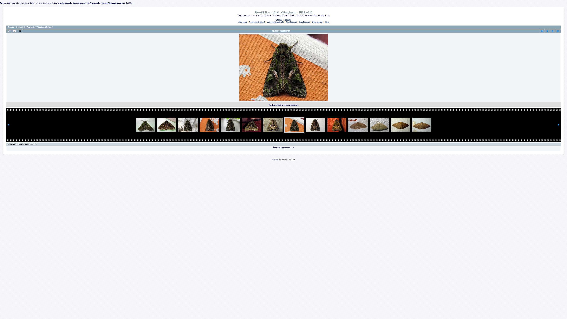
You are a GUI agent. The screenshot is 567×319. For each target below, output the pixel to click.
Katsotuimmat (291, 22)
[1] (284, 149)
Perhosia (31, 27)
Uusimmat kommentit (275, 22)
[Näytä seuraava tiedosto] (552, 31)
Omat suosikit (317, 22)
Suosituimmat (304, 22)
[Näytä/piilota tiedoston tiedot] (14, 31)
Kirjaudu (287, 20)
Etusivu (279, 20)
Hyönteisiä (20, 27)
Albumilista (242, 22)
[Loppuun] (558, 31)
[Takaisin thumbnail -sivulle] (9, 31)
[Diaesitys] (20, 31)
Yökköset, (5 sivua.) (44, 27)
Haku (327, 22)
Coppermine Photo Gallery (287, 159)
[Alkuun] (541, 31)
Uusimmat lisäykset (257, 22)
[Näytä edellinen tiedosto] (547, 31)
